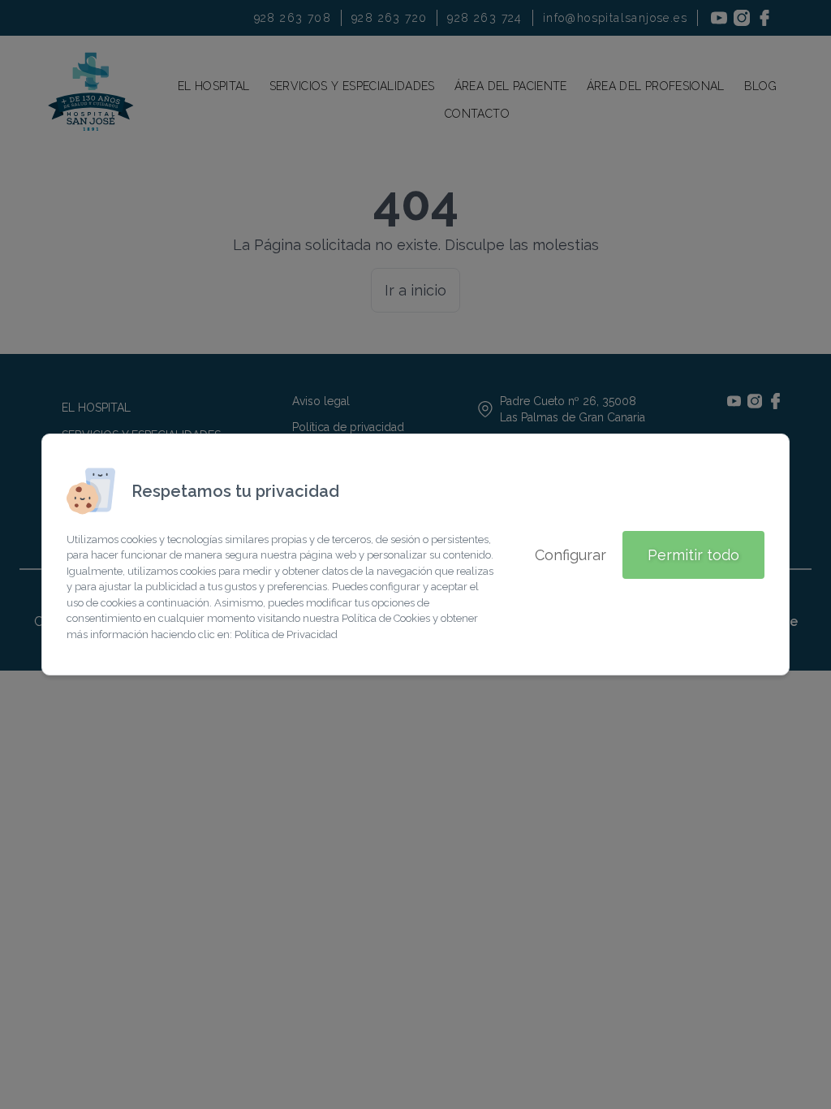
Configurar (570, 554)
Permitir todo (693, 554)
